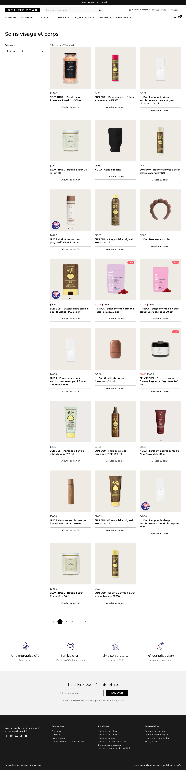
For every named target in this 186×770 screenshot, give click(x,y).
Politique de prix (106, 738)
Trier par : (10, 45)
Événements (58, 738)
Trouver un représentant (157, 738)
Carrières (56, 734)
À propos (56, 731)
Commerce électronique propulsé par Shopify (157, 765)
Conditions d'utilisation (109, 745)
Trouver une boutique (156, 734)
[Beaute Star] (22, 10)
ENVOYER (117, 693)
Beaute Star (35, 765)
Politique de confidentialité (112, 741)
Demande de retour (155, 731)
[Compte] (174, 17)
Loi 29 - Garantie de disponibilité (114, 748)
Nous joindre (151, 741)
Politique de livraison (108, 734)
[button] (179, 17)
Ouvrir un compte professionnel (68, 741)
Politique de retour (108, 731)
